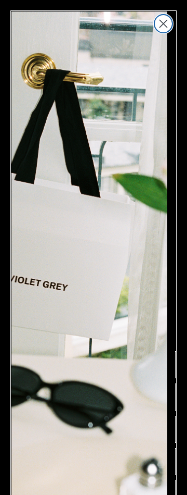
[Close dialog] (163, 24)
